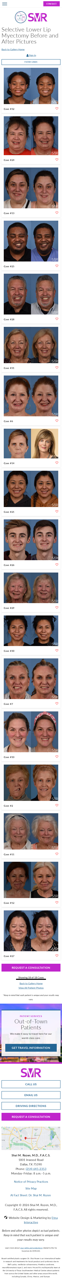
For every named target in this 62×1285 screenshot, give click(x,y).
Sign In (32, 55)
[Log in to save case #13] (57, 212)
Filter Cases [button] (31, 62)
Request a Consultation (31, 967)
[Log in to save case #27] (57, 955)
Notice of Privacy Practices (31, 1182)
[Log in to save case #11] (57, 854)
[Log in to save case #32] (57, 108)
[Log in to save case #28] (57, 319)
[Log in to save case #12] (57, 902)
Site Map (31, 1188)
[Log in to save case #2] (57, 805)
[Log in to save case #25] (57, 266)
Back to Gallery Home (13, 49)
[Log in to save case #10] (57, 756)
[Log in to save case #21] (57, 511)
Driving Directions (31, 1106)
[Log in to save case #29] (57, 607)
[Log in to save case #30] (57, 650)
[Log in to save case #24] (57, 159)
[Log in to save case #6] (57, 420)
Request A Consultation (31, 1117)
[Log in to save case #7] (57, 703)
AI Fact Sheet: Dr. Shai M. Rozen (31, 1195)
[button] (4, 4)
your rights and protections (31, 1248)
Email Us (30, 1095)
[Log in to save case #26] (57, 564)
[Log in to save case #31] (57, 367)
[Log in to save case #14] (57, 462)
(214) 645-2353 (36, 1169)
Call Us (31, 1084)
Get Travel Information (31, 1048)
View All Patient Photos (31, 987)
